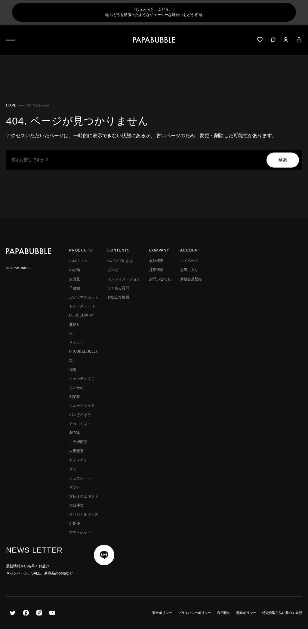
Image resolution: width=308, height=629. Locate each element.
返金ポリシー (162, 613)
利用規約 (223, 613)
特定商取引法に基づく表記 (282, 613)
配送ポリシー (246, 613)
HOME (11, 105)
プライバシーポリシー (194, 613)
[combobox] (154, 160)
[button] (10, 39)
